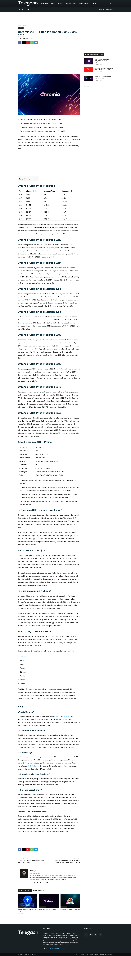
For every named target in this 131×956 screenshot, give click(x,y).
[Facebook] (19, 9)
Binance (23, 656)
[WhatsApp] (32, 42)
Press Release (109, 9)
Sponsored (101, 9)
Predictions (44, 3)
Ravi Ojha (22, 38)
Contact (59, 3)
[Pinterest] (28, 42)
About (77, 954)
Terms (91, 954)
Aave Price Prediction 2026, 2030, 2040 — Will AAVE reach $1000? (67, 861)
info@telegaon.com (55, 948)
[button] (111, 4)
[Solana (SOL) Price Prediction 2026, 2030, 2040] (88, 78)
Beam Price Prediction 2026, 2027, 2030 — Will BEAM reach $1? (103, 60)
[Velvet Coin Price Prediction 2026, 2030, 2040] (49, 901)
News (53, 3)
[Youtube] (28, 9)
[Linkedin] (38, 882)
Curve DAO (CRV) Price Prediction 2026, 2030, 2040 (31, 861)
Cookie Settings (109, 954)
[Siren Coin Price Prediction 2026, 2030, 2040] (70, 901)
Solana (66, 716)
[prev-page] (19, 914)
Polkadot (57, 716)
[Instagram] (22, 9)
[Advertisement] (49, 60)
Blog (74, 3)
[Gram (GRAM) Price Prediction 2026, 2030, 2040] (27, 901)
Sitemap (102, 954)
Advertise (68, 3)
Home (19, 25)
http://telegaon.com (35, 873)
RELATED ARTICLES (24, 890)
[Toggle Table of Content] (35, 178)
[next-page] (22, 914)
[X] (25, 9)
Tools (92, 3)
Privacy (96, 954)
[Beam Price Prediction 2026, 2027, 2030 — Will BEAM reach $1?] (88, 61)
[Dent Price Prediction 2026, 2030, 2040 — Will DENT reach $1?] (88, 69)
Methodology (84, 954)
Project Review (83, 3)
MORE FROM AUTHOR (39, 890)
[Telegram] (36, 42)
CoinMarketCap (33, 766)
